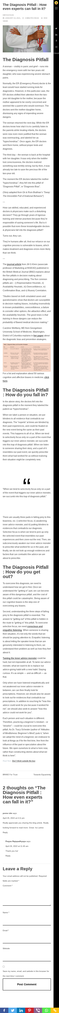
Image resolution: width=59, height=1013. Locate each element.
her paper (38, 335)
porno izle (7, 813)
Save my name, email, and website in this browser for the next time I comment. (26, 973)
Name (6, 912)
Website (6, 948)
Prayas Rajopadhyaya (15, 841)
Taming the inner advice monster (20, 658)
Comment (7, 886)
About (56, 53)
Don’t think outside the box (23, 761)
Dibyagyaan (8, 15)
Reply (5, 832)
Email (6, 930)
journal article (14, 264)
